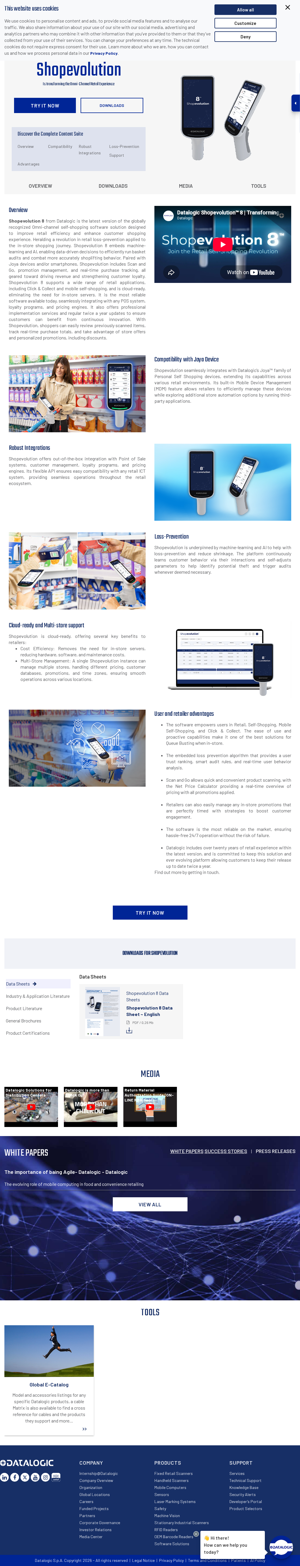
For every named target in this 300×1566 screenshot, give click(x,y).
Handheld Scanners (171, 1480)
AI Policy (257, 1560)
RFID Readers (166, 1529)
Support (116, 155)
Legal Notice (143, 1560)
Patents (238, 1560)
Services (237, 1473)
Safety (160, 1508)
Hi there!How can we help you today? (225, 1544)
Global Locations (94, 1494)
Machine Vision (167, 1515)
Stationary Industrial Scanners (181, 1522)
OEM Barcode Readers (173, 1536)
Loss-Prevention (124, 146)
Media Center (91, 1536)
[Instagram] (45, 1477)
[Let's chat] (281, 1547)
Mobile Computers (170, 1487)
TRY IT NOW (45, 105)
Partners (87, 1515)
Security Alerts (242, 1494)
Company (91, 1463)
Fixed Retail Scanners (173, 1473)
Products (167, 1463)
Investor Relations (95, 1529)
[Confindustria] (56, 1477)
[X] (25, 1477)
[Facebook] (14, 1477)
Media (186, 186)
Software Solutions (171, 1543)
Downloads (112, 105)
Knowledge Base (243, 1487)
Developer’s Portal (245, 1501)
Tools (258, 186)
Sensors (161, 1494)
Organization (90, 1487)
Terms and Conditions (207, 1560)
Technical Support (245, 1480)
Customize (245, 23)
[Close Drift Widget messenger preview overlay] (196, 1534)
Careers (86, 1501)
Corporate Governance (99, 1522)
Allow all (245, 9)
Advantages (29, 163)
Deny (245, 36)
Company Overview (96, 1480)
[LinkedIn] (4, 1477)
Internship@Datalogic (98, 1473)
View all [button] (150, 1204)
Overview (26, 146)
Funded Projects (94, 1508)
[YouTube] (35, 1477)
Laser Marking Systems (175, 1501)
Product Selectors (245, 1508)
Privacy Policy (103, 53)
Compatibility (60, 146)
